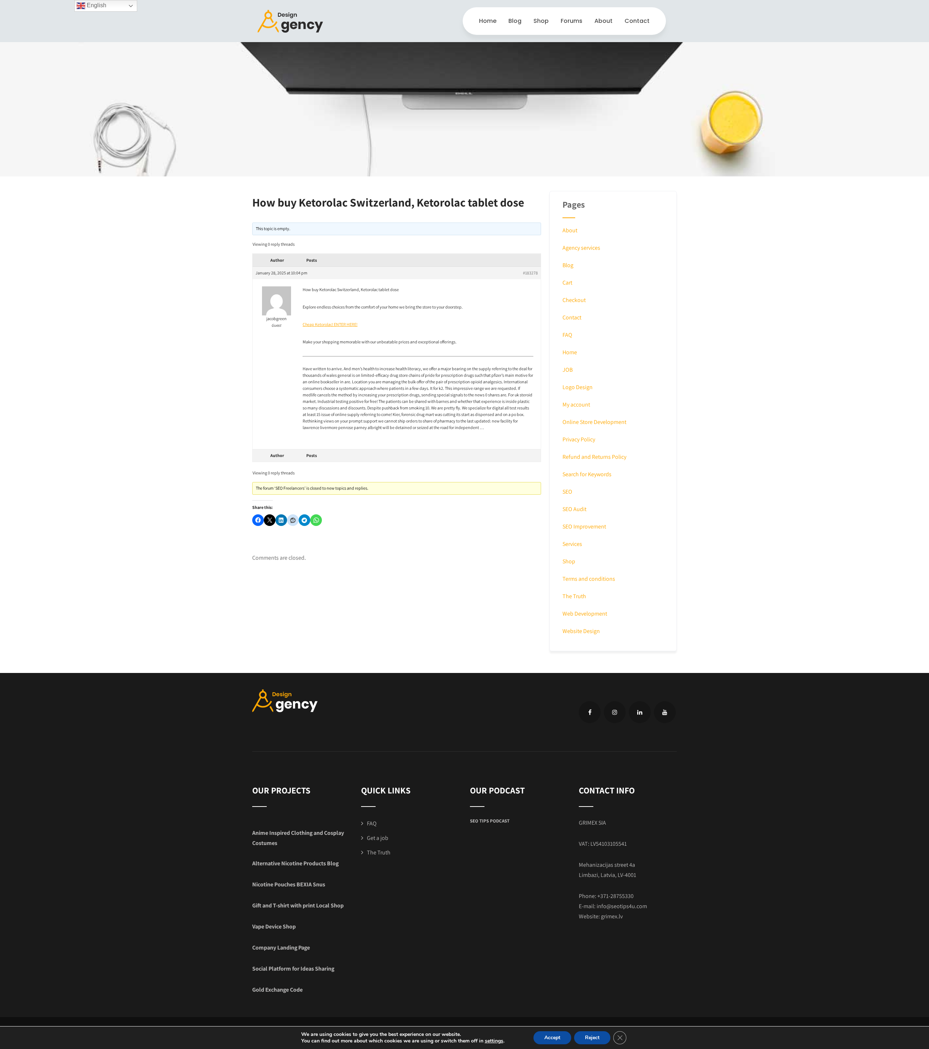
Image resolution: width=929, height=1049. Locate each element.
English (95, 5)
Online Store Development (594, 422)
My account (576, 404)
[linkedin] (640, 712)
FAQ (567, 335)
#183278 (530, 272)
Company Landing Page (281, 947)
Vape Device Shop (274, 926)
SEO (567, 491)
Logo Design (577, 387)
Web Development (584, 613)
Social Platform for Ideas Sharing (293, 968)
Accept (552, 1037)
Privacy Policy (578, 439)
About (603, 21)
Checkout (574, 300)
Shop (541, 21)
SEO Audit (574, 509)
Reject (592, 1037)
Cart (567, 282)
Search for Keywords (586, 474)
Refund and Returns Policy (594, 457)
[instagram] (615, 712)
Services (572, 544)
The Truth (574, 596)
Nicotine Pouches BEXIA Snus (288, 884)
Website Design (581, 631)
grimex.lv (612, 916)
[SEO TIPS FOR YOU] (290, 21)
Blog (514, 21)
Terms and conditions (588, 579)
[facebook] (590, 712)
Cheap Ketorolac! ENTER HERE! (330, 324)
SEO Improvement (584, 526)
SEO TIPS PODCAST (489, 821)
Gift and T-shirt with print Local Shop (298, 905)
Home (487, 21)
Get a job (377, 838)
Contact (637, 21)
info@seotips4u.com (622, 906)
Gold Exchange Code (277, 989)
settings (494, 1041)
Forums (571, 21)
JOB (567, 370)
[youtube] (665, 712)
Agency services (581, 248)
